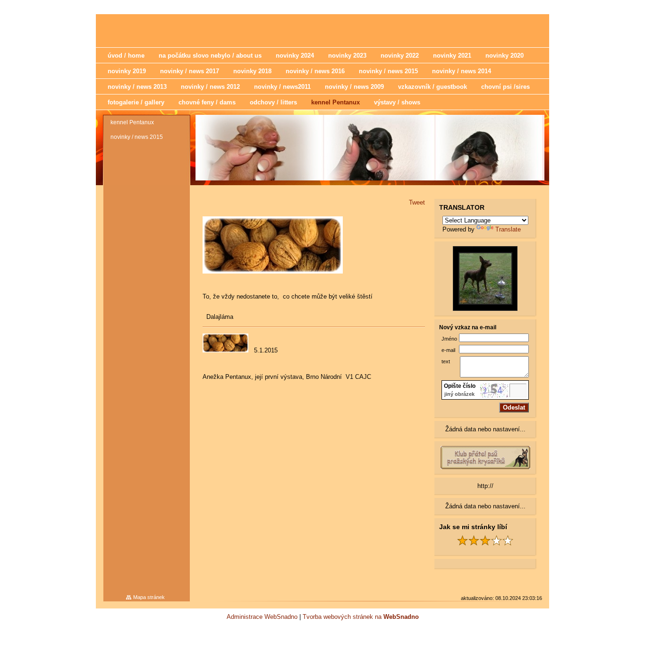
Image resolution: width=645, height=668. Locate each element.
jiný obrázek (459, 394)
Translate (508, 229)
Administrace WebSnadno (262, 616)
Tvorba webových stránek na (361, 616)
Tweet (417, 202)
